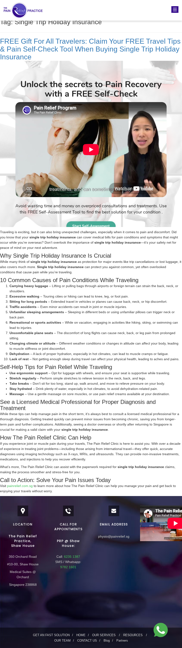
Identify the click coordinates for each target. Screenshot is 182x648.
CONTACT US (87, 640)
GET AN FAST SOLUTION (51, 635)
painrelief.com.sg (20, 486)
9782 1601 (68, 567)
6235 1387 (71, 556)
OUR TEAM (62, 640)
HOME (81, 635)
